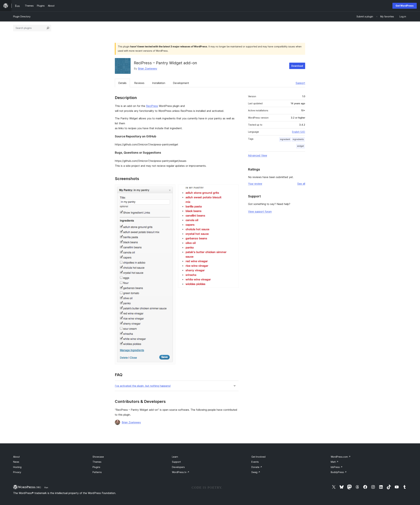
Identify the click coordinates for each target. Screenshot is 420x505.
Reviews (139, 83)
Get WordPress (405, 5)
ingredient (285, 139)
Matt (334, 461)
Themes (97, 461)
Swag (255, 472)
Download (297, 65)
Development (181, 83)
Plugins (96, 467)
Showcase (98, 456)
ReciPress (152, 106)
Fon (46, 487)
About (16, 456)
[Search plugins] (48, 28)
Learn (175, 456)
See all (301, 183)
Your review (255, 183)
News (16, 461)
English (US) (298, 131)
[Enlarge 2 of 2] (234, 189)
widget (300, 146)
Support (300, 83)
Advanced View (257, 155)
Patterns (97, 472)
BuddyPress (339, 472)
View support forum (260, 211)
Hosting (17, 467)
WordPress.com (341, 456)
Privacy (17, 472)
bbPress (337, 467)
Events (255, 461)
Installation (158, 83)
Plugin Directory (22, 16)
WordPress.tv (180, 472)
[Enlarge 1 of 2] (171, 189)
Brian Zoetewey (147, 68)
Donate (256, 467)
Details (122, 83)
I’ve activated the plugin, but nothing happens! (143, 385)
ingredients (298, 139)
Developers (178, 467)
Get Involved (258, 456)
